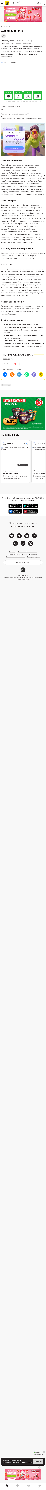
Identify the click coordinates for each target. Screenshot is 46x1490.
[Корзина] (38, 3)
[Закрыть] (44, 1452)
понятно (38, 1461)
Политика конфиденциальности (27, 552)
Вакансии (34, 554)
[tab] (6, 1486)
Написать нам (24, 563)
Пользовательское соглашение (18, 554)
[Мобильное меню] (2, 3)
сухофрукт (6, 385)
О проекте (12, 552)
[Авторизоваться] (43, 3)
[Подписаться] (25, 443)
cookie (30, 1462)
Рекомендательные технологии (15, 557)
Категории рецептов (33, 557)
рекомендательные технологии (14, 1462)
